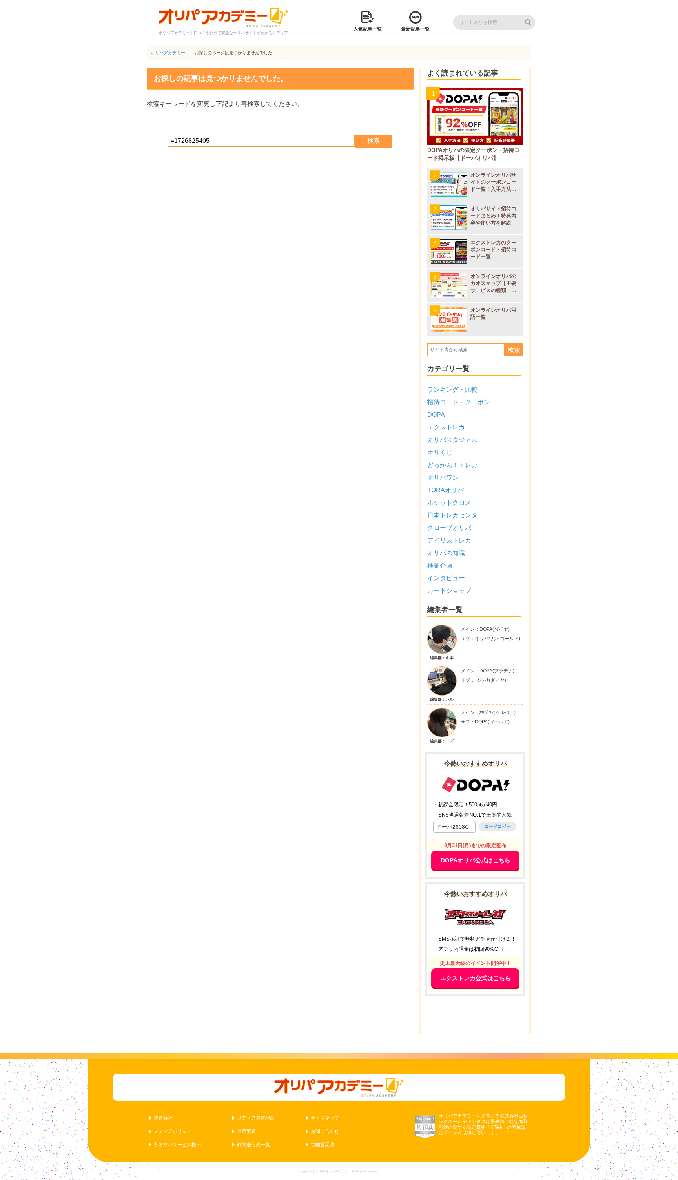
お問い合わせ (325, 1131)
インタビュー (446, 578)
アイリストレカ (449, 540)
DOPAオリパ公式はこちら (475, 860)
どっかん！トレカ (452, 465)
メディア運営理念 (256, 1118)
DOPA (436, 414)
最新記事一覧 (415, 29)
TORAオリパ (445, 490)
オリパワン (443, 477)
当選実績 (246, 1131)
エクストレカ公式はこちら (475, 978)
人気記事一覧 (368, 29)
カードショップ (449, 590)
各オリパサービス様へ (177, 1144)
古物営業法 (322, 1144)
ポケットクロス (449, 502)
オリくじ (439, 452)
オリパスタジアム (452, 440)
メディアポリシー (172, 1131)
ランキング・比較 (452, 389)
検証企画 (439, 565)
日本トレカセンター (455, 515)
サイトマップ (325, 1118)
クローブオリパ (449, 527)
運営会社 (163, 1118)
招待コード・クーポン (458, 402)
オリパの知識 (446, 553)
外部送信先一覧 (253, 1144)
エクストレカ (446, 427)
